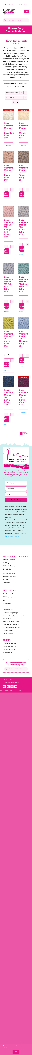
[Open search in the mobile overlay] (16, 20)
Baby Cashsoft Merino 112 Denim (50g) (8, 396)
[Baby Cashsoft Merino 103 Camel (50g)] (8, 157)
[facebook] (4, 686)
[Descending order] (25, 92)
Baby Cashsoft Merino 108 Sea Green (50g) (23, 283)
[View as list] (17, 102)
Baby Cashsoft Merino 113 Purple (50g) (23, 396)
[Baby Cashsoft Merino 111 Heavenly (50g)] (23, 323)
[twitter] (8, 686)
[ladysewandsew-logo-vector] (9, 9)
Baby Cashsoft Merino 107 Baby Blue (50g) (8, 283)
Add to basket (6, 194)
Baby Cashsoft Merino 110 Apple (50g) (8, 337)
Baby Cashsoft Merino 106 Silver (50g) (23, 226)
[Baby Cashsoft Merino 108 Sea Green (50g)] (23, 268)
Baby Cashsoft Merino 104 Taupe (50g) (23, 171)
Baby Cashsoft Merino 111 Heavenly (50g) (23, 337)
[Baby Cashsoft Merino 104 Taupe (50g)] (23, 157)
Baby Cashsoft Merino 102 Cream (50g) (23, 129)
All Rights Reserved (23, 690)
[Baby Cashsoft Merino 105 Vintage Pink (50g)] (8, 211)
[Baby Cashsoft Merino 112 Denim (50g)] (8, 381)
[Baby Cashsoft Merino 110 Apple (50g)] (8, 323)
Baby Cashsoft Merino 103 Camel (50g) (8, 171)
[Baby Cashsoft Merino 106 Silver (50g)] (23, 211)
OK (16, 1051)
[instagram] (12, 686)
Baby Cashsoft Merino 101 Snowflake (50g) (9, 129)
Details (9, 145)
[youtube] (15, 686)
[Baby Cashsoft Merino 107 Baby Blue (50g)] (8, 268)
